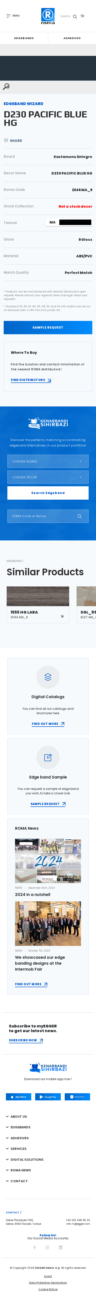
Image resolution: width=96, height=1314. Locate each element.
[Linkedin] (60, 1247)
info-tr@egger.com (78, 1224)
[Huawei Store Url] (77, 1096)
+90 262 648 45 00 (78, 1220)
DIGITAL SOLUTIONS (27, 1159)
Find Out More (28, 984)
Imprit (48, 1276)
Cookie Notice (48, 1289)
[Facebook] (34, 1247)
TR (82, 16)
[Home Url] (48, 16)
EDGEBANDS (21, 1127)
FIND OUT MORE (45, 724)
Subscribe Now (23, 1040)
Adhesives (72, 38)
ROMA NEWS (21, 1170)
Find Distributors (28, 380)
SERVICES (19, 1148)
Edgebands (24, 38)
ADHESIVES (20, 1138)
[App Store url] (18, 1096)
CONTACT (19, 1181)
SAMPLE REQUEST (48, 327)
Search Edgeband (48, 493)
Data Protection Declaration (48, 1283)
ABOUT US (19, 1116)
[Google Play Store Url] (48, 1096)
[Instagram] (47, 1247)
